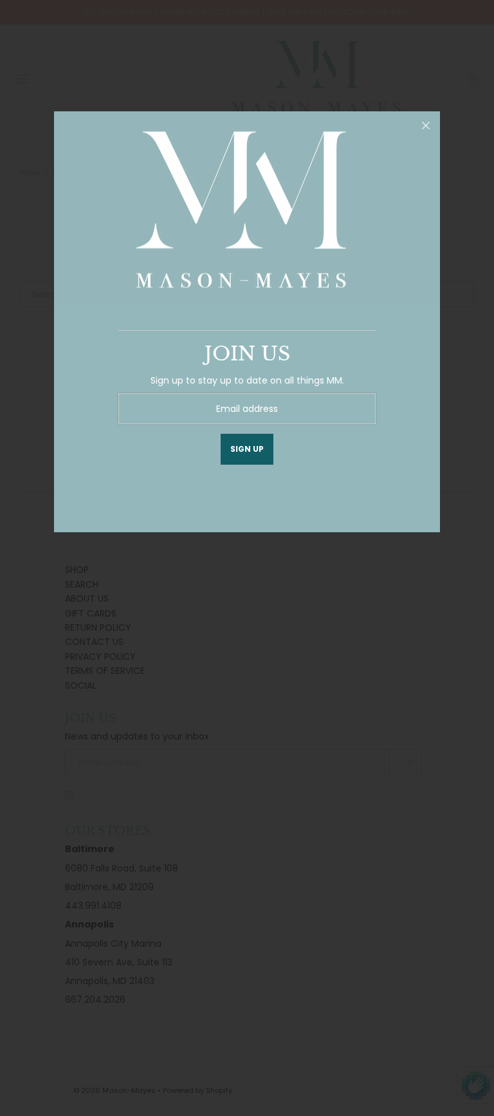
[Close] (426, 125)
